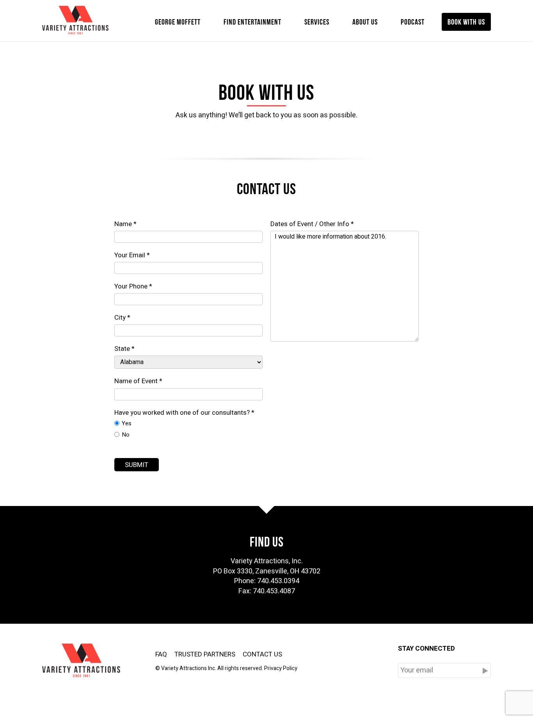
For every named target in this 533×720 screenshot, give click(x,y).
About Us (365, 21)
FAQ (161, 654)
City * (122, 317)
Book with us (466, 21)
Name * (125, 224)
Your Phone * (133, 286)
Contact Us (262, 654)
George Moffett (178, 21)
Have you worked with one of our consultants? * (184, 412)
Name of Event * (138, 381)
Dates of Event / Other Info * (312, 224)
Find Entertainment (252, 21)
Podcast (413, 21)
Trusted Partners (204, 654)
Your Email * (132, 255)
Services (316, 21)
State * (124, 349)
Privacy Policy (280, 668)
